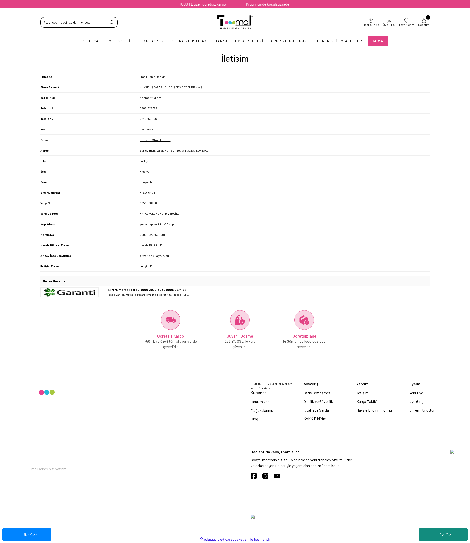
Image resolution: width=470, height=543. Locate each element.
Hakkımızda (260, 401)
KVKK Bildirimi (315, 418)
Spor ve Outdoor (289, 41)
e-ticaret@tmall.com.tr (155, 140)
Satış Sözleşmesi (318, 392)
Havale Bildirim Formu (154, 245)
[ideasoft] (209, 539)
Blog (254, 418)
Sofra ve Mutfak (189, 41)
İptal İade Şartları (317, 410)
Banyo (221, 41)
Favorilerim (406, 24)
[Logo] (235, 22)
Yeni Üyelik (418, 392)
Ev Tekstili (119, 41)
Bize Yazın (446, 534)
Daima (378, 41)
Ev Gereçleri (249, 41)
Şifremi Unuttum (422, 410)
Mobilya (90, 41)
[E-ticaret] (234, 539)
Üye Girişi (389, 24)
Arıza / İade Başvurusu (154, 255)
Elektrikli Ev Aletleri (339, 41)
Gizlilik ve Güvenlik (318, 401)
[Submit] (204, 469)
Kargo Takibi (366, 401)
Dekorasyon (151, 41)
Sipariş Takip (370, 24)
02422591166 (148, 118)
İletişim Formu (149, 266)
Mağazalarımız (262, 410)
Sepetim (424, 24)
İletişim (362, 392)
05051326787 (148, 108)
